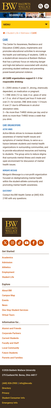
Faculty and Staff (10, 343)
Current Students (10, 338)
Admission (7, 262)
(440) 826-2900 (9, 383)
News (4, 305)
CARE (34, 33)
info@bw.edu (25, 383)
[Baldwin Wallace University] (4, 32)
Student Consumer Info (13, 398)
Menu (6, 24)
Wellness (25, 33)
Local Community (10, 348)
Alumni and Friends (11, 328)
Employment (8, 272)
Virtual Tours (8, 315)
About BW (7, 290)
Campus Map (8, 295)
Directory (6, 388)
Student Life (12, 33)
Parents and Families (12, 357)
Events (5, 300)
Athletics (6, 267)
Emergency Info (10, 402)
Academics (7, 257)
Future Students (10, 353)
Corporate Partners (11, 333)
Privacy (5, 393)
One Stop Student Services (15, 310)
